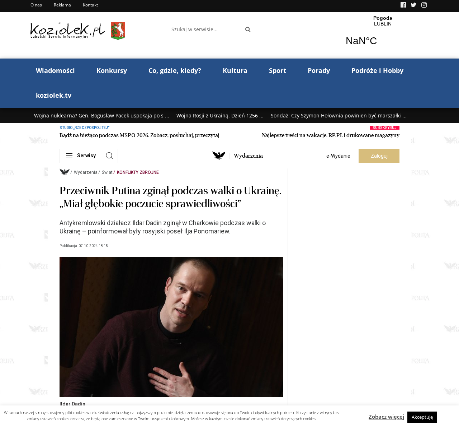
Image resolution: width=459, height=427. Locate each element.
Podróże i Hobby (377, 70)
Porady (319, 70)
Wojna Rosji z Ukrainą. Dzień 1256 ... (220, 115)
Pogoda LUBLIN (383, 35)
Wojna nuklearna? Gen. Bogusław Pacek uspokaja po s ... (101, 115)
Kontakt (90, 5)
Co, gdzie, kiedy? (174, 70)
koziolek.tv (53, 95)
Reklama (62, 5)
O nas (36, 5)
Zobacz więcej (386, 416)
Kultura (235, 70)
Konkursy (111, 70)
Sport (277, 70)
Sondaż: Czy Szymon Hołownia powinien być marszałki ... (339, 115)
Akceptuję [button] (422, 417)
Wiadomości (55, 70)
